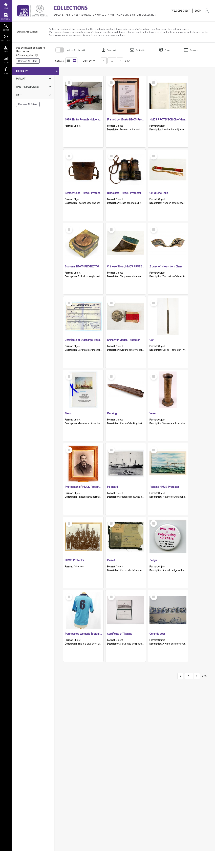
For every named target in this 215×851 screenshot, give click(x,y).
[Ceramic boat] (167, 610)
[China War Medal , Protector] (125, 316)
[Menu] (83, 389)
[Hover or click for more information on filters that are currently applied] (36, 55)
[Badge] (167, 536)
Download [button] (108, 49)
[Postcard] (125, 463)
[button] (137, 50)
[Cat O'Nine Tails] (167, 169)
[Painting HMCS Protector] (167, 463)
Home (6, 8)
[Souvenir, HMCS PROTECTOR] (83, 243)
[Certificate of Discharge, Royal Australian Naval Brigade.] (83, 316)
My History (5, 41)
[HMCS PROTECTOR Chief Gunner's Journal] (167, 96)
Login (6, 52)
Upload (6, 63)
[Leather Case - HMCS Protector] (83, 169)
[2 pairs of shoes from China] (167, 243)
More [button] (6, 73)
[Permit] (125, 536)
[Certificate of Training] (125, 610)
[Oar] (167, 316)
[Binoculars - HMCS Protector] (125, 169)
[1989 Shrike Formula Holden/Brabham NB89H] (83, 96)
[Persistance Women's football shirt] (83, 610)
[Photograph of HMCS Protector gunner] (83, 463)
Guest (186, 10)
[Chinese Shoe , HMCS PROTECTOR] (125, 243)
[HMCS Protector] (83, 536)
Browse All (5, 19)
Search (6, 30)
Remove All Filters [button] (27, 61)
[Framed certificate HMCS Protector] (125, 96)
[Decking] (125, 389)
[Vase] (167, 389)
